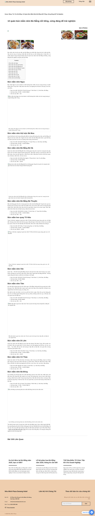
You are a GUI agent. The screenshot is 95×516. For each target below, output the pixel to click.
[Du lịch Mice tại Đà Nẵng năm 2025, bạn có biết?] (20, 449)
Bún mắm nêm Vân (13, 71)
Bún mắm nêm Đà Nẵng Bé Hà (15, 66)
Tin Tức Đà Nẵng (17, 14)
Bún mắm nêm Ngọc (13, 63)
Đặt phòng (68, 1)
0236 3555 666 (13, 504)
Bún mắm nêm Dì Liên (13, 74)
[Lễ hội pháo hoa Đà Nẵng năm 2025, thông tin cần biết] (47, 449)
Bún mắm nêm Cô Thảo (13, 76)
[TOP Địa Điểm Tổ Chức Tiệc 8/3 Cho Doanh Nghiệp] (74, 449)
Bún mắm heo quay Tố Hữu (14, 69)
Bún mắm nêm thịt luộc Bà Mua (15, 64)
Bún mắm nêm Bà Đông (14, 77)
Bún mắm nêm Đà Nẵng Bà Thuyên (16, 68)
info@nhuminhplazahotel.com (18, 501)
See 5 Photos (83, 28)
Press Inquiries (11, 507)
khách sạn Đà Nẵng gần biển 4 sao (17, 429)
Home (6, 14)
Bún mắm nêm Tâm (13, 73)
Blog (10, 14)
